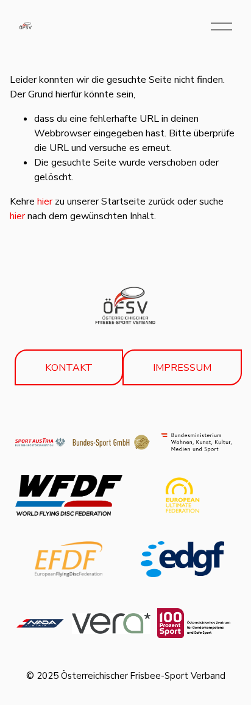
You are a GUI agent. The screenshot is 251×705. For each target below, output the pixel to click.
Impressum (182, 367)
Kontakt (69, 367)
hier (44, 201)
